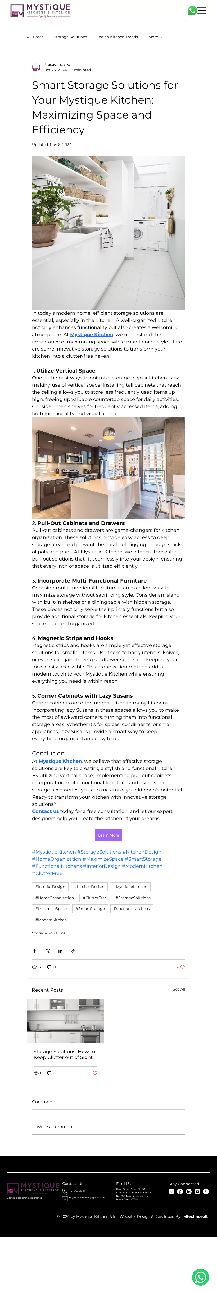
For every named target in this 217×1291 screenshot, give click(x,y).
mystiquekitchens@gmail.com (87, 1197)
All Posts (35, 36)
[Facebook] (180, 1191)
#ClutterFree (95, 897)
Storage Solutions (70, 36)
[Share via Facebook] (34, 950)
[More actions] (182, 67)
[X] (206, 1191)
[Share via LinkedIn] (60, 950)
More (153, 36)
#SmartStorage (90, 908)
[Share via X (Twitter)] (47, 950)
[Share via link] (73, 950)
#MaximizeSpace (51, 908)
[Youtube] (197, 1191)
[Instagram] (171, 1191)
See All (179, 989)
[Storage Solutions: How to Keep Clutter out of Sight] (65, 1021)
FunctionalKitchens (132, 908)
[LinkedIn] (189, 1191)
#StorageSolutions (133, 897)
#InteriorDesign (50, 886)
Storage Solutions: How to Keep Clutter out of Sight (64, 1054)
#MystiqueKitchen (130, 886)
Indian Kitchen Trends (118, 36)
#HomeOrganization (54, 897)
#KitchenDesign (89, 886)
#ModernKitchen (51, 919)
